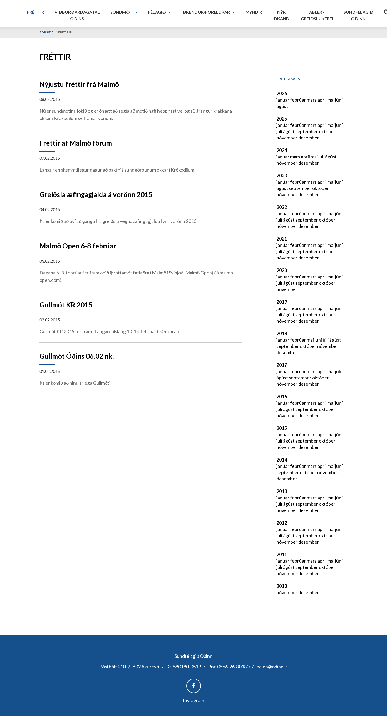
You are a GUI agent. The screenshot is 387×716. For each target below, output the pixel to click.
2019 (281, 302)
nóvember (287, 138)
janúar (283, 100)
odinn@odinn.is (272, 666)
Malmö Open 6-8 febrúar (77, 246)
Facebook (193, 686)
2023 (281, 175)
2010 (281, 586)
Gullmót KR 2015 (65, 305)
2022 (281, 207)
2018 (281, 333)
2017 (281, 365)
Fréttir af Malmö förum (75, 143)
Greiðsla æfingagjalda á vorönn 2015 (95, 194)
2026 (281, 93)
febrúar (298, 100)
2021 (281, 239)
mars (312, 100)
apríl (322, 100)
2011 (281, 554)
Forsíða (46, 32)
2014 (281, 460)
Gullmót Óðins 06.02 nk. (76, 356)
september (307, 131)
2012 (281, 523)
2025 (281, 119)
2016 (281, 396)
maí (331, 100)
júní (339, 100)
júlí (279, 131)
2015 (281, 428)
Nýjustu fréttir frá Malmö (79, 84)
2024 (281, 150)
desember (308, 138)
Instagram (193, 700)
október (327, 131)
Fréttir (65, 32)
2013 (281, 491)
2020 (281, 270)
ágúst (282, 106)
